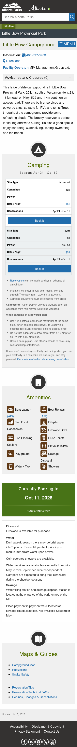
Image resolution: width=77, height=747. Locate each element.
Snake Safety (20, 674)
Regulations (19, 669)
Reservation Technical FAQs (30, 692)
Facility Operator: (16, 67)
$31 (68, 204)
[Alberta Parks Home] (14, 7)
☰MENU (67, 44)
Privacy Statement (27, 731)
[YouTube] (53, 740)
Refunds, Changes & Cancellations (34, 697)
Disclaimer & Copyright (48, 726)
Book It (39, 220)
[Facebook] (24, 740)
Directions (12, 60)
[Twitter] (45, 740)
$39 (68, 252)
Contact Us (51, 731)
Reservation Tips (23, 687)
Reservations (17, 280)
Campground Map (23, 665)
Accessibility (19, 726)
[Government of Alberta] (37, 7)
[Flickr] (31, 740)
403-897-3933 (35, 55)
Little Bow (9, 26)
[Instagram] (38, 740)
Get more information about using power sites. (43, 359)
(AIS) (10, 416)
